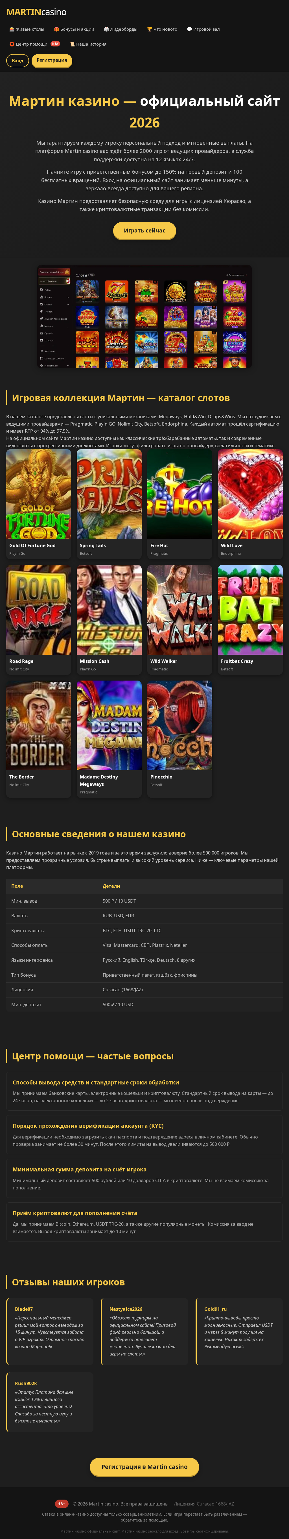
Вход (17, 60)
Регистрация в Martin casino (144, 1467)
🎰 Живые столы (26, 29)
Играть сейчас (144, 230)
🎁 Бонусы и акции (74, 29)
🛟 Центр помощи (33, 44)
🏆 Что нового (162, 29)
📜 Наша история (88, 44)
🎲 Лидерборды (120, 29)
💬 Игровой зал (203, 29)
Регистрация (52, 60)
